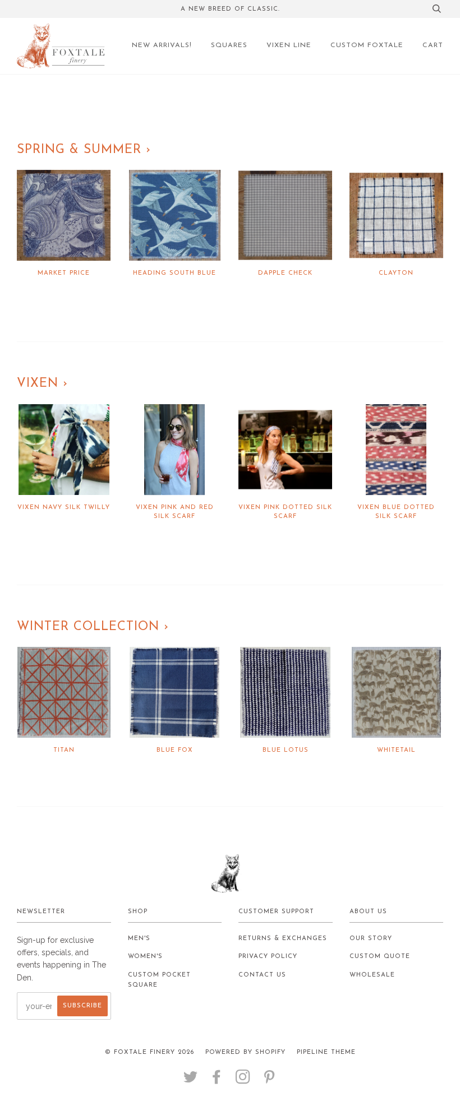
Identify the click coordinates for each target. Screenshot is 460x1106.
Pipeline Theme (326, 1052)
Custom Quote (379, 957)
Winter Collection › (93, 627)
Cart (432, 45)
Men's (139, 939)
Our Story (370, 939)
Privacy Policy (267, 957)
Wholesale (372, 975)
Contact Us (262, 975)
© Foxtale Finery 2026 (149, 1052)
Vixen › (42, 383)
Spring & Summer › (84, 150)
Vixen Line (288, 45)
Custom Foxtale (366, 45)
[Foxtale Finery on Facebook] (216, 1081)
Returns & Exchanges (282, 939)
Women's (145, 957)
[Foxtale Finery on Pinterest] (269, 1081)
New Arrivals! (162, 45)
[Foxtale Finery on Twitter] (190, 1081)
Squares (229, 45)
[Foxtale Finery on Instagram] (243, 1081)
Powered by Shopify (245, 1052)
